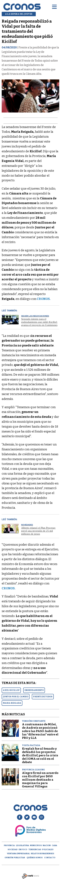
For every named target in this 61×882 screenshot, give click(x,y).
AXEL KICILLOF (11, 690)
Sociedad (13, 849)
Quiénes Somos (35, 858)
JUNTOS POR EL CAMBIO (15, 696)
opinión (9, 858)
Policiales (47, 849)
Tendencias (34, 849)
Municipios (36, 845)
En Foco (23, 849)
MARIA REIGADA (12, 703)
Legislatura (22, 845)
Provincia (9, 845)
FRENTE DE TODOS (43, 696)
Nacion (47, 845)
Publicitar (19, 858)
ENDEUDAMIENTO (34, 690)
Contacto (49, 858)
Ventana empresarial (18, 853)
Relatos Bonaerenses (42, 853)
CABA (54, 845)
